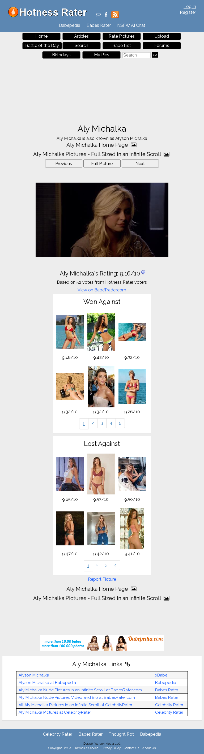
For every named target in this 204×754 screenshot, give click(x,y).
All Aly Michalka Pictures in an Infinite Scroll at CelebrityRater (75, 705)
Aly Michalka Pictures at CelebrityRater (55, 712)
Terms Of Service (86, 748)
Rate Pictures (122, 36)
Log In (190, 6)
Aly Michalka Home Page (97, 145)
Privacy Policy (111, 748)
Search (81, 45)
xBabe (161, 675)
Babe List (121, 45)
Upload (162, 36)
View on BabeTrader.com (102, 289)
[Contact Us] (99, 15)
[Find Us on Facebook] (106, 15)
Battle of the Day (42, 45)
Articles (81, 36)
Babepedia (69, 25)
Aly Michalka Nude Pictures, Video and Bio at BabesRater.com (77, 697)
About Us (149, 748)
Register (188, 12)
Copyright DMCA (59, 748)
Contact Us (131, 748)
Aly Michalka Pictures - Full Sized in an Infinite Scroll (97, 154)
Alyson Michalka (34, 675)
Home (41, 36)
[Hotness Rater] (49, 15)
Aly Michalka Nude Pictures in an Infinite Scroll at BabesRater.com (80, 690)
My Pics (101, 54)
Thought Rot (121, 734)
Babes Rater (99, 25)
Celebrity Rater (169, 705)
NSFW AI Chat (131, 25)
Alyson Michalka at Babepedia (47, 682)
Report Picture (102, 579)
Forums (161, 45)
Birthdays (61, 54)
